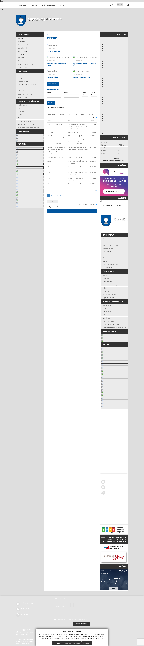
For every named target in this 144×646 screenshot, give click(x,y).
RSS (91, 117)
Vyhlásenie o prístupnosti (107, 510)
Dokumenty (21, 58)
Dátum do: (93, 94)
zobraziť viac (52, 84)
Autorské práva (119, 510)
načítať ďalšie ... (52, 202)
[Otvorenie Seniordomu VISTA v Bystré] (58, 57)
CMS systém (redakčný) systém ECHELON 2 (112, 517)
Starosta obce (22, 42)
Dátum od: (84, 94)
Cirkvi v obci (21, 91)
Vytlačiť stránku (113, 508)
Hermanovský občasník (25, 94)
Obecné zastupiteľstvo (25, 45)
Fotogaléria (120, 34)
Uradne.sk (91, 204)
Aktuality (20, 75)
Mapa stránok (104, 508)
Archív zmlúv (21, 111)
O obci (20, 38)
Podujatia (21, 78)
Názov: (49, 93)
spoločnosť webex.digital (107, 521)
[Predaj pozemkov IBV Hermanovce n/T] (85, 57)
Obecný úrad (22, 51)
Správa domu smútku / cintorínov (28, 84)
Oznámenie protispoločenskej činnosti (29, 127)
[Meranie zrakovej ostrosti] (85, 71)
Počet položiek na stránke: (56, 107)
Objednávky (21, 118)
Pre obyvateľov (107, 205)
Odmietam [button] (86, 643)
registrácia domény (125, 519)
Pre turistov (119, 205)
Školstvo (20, 54)
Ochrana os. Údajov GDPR (26, 124)
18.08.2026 (79, 60)
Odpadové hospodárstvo (25, 64)
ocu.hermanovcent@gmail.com (114, 160)
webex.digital (111, 519)
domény (117, 519)
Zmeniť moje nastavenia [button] (72, 643)
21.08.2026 (52, 48)
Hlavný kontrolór (23, 48)
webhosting (104, 519)
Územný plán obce (23, 61)
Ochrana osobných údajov (108, 512)
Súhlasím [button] (56, 643)
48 (67, 196)
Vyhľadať (51, 103)
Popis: (66, 93)
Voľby (19, 88)
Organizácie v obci (23, 97)
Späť (71, 211)
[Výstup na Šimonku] (72, 45)
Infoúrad (122, 165)
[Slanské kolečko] (58, 71)
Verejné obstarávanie (24, 121)
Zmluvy (20, 108)
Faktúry (20, 115)
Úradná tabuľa (22, 105)
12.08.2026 (79, 74)
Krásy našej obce (23, 81)
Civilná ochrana (22, 67)
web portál (126, 517)
